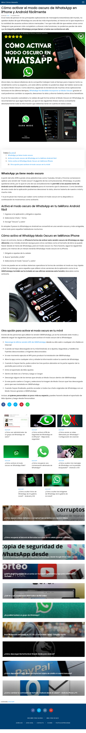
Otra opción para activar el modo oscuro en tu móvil (30, 164)
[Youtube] (51, 710)
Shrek (8, 15)
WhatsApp (11, 702)
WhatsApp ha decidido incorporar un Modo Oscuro (51, 90)
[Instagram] (45, 710)
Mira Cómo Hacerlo (9, 2)
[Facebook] (33, 710)
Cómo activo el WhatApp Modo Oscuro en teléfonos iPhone (30, 161)
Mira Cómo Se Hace (53, 718)
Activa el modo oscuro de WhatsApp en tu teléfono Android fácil (32, 158)
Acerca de (19, 723)
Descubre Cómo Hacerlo (35, 718)
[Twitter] (39, 710)
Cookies (49, 723)
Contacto (40, 723)
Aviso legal (29, 723)
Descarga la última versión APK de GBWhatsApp (25, 342)
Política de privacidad (63, 723)
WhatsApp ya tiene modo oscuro (20, 155)
